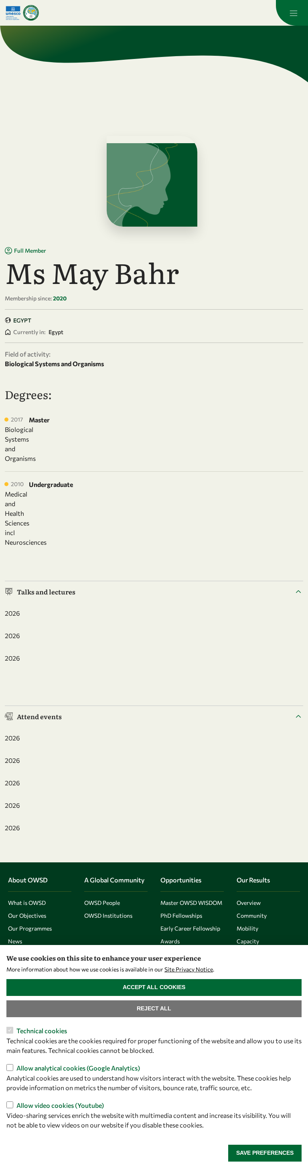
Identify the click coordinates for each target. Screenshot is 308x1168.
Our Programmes (30, 928)
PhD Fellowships (181, 915)
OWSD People (102, 902)
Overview (249, 902)
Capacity (248, 941)
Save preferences (265, 1153)
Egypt (22, 320)
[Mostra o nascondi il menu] (292, 13)
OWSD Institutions (108, 915)
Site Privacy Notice (188, 969)
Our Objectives (27, 915)
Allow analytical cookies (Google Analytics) (78, 1068)
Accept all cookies (154, 987)
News (15, 941)
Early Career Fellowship (190, 928)
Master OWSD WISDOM (191, 902)
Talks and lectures (46, 591)
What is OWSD (27, 902)
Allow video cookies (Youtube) (60, 1105)
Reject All (154, 1008)
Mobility (247, 928)
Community (252, 915)
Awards (170, 941)
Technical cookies (41, 1030)
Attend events (39, 716)
